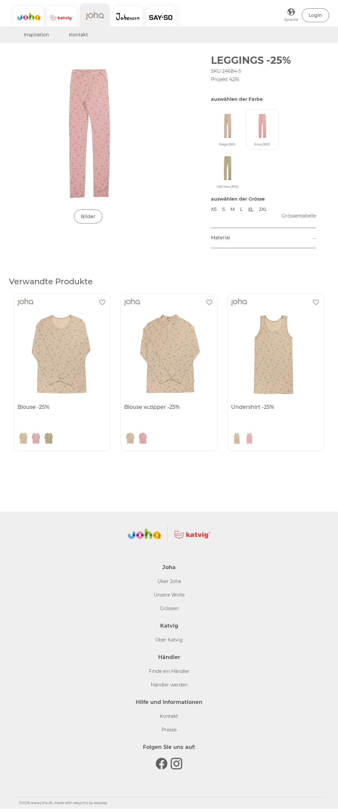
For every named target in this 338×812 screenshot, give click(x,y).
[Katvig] (62, 16)
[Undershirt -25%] (275, 354)
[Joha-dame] (95, 14)
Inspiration (36, 35)
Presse (169, 730)
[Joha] (29, 16)
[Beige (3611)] (23, 438)
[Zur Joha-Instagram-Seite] (176, 763)
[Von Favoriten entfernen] (102, 302)
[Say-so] (161, 16)
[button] (315, 15)
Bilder (88, 216)
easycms (81, 803)
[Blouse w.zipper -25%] (168, 354)
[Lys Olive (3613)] (48, 438)
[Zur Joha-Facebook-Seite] (161, 763)
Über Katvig (169, 640)
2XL (263, 209)
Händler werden (169, 685)
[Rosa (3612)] (36, 438)
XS (214, 209)
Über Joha (169, 581)
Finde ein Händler (169, 671)
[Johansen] (128, 16)
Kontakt (78, 35)
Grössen (169, 608)
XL (251, 209)
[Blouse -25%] (61, 354)
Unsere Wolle (169, 595)
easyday (100, 803)
